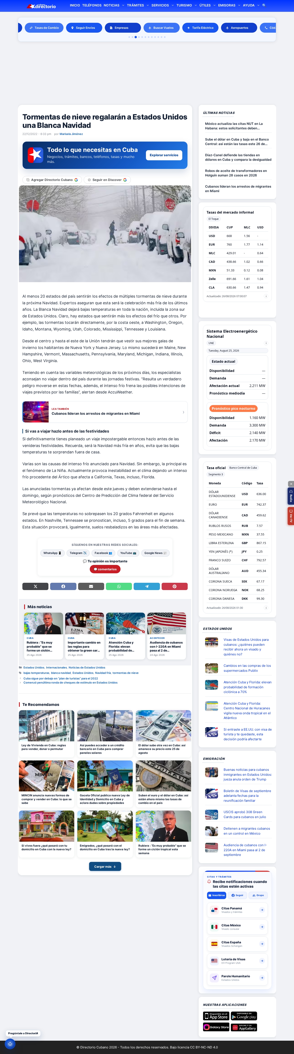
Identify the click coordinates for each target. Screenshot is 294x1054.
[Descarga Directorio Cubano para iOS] (216, 1019)
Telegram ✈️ (78, 553)
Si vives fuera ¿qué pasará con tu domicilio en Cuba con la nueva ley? (46, 847)
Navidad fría (103, 673)
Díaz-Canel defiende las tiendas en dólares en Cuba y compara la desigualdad (238, 157)
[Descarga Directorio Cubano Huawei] (244, 1030)
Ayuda (248, 5)
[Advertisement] (147, 74)
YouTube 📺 (128, 553)
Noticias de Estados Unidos (87, 667)
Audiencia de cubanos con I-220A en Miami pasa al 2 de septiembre (245, 850)
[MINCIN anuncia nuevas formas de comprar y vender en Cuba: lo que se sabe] (46, 776)
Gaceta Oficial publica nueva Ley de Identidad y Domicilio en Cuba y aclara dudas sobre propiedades (105, 799)
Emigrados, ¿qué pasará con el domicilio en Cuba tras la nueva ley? (105, 847)
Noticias (111, 5)
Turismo (184, 5)
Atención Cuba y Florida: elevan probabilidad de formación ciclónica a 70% (248, 687)
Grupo (260, 895)
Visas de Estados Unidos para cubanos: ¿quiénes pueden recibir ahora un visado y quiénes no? (246, 647)
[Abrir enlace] (213, 642)
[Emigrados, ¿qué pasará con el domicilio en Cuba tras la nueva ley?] (105, 826)
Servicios (160, 5)
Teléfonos (92, 5)
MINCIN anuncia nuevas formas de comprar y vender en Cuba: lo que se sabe (47, 799)
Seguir (239, 895)
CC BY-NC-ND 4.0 (204, 1047)
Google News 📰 (155, 553)
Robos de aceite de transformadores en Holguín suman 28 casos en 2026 (236, 173)
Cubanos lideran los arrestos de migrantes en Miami (238, 188)
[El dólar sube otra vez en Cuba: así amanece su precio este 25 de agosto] (163, 725)
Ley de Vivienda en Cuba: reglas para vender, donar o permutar (44, 747)
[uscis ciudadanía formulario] (213, 848)
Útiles (205, 5)
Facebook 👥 (103, 553)
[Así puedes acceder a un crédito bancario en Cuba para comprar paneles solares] (105, 725)
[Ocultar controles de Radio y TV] (291, 484)
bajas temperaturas (36, 673)
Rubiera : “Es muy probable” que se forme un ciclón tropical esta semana (162, 849)
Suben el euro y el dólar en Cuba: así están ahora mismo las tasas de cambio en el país (163, 799)
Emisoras (226, 5)
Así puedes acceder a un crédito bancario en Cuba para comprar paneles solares (102, 748)
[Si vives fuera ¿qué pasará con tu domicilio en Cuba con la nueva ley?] (46, 826)
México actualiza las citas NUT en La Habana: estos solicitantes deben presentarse (234, 126)
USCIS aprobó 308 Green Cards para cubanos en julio (245, 814)
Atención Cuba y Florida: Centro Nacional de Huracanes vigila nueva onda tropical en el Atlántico (247, 710)
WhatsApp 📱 (52, 553)
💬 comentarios (105, 569)
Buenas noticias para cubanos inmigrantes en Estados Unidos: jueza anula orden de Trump (248, 774)
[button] (291, 496)
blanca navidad (61, 673)
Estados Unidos (33, 667)
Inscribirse (218, 895)
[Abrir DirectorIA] (10, 1044)
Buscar (264, 6)
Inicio (75, 5)
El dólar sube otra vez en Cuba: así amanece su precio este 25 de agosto (162, 748)
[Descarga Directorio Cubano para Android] (244, 1019)
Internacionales (56, 667)
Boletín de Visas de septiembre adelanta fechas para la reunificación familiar (247, 796)
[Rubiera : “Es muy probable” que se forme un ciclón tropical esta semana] (163, 826)
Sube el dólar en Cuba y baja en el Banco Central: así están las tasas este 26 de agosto (237, 141)
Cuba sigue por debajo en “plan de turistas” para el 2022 (60, 678)
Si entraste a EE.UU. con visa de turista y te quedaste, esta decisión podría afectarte (248, 734)
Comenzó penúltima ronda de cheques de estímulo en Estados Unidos (70, 682)
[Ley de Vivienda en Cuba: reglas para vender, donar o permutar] (46, 725)
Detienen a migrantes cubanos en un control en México (247, 830)
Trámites (135, 5)
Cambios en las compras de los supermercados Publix (247, 668)
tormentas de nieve (126, 673)
